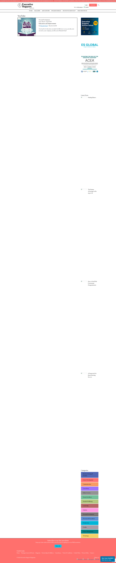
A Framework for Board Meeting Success (92, 375)
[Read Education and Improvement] (27, 26)
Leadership (85, 505)
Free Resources (82, 10)
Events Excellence (87, 497)
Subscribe (93, 5)
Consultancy (58, 553)
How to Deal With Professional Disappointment (92, 283)
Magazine (37, 10)
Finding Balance (92, 97)
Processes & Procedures (89, 518)
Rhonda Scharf (44, 26)
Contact (92, 553)
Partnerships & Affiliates (48, 553)
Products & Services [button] (69, 10)
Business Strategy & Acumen (88, 474)
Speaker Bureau (56, 10)
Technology (86, 535)
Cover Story (86, 488)
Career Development (88, 480)
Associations (46, 10)
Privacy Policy (85, 553)
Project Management (88, 531)
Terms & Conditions (67, 553)
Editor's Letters (87, 493)
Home (31, 10)
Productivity (86, 523)
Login (86, 5)
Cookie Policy (77, 553)
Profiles (85, 527)
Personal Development (44, 20)
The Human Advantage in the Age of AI (92, 191)
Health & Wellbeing (87, 501)
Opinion (85, 510)
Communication (87, 484)
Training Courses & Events (27, 553)
